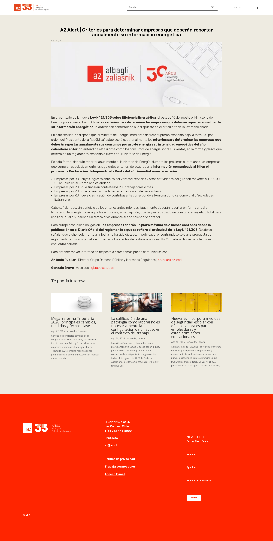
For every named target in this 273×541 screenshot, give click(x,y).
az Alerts (71, 330)
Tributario (82, 330)
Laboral (141, 338)
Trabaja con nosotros (120, 466)
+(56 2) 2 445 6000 (118, 431)
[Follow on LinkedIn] (189, 422)
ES (235, 7)
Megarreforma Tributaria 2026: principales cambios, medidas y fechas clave (73, 322)
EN (240, 7)
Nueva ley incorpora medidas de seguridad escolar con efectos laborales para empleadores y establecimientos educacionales (195, 327)
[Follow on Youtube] (201, 422)
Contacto (111, 438)
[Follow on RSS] (208, 422)
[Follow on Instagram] (195, 422)
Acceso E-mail (115, 474)
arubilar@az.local (170, 260)
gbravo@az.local (103, 268)
